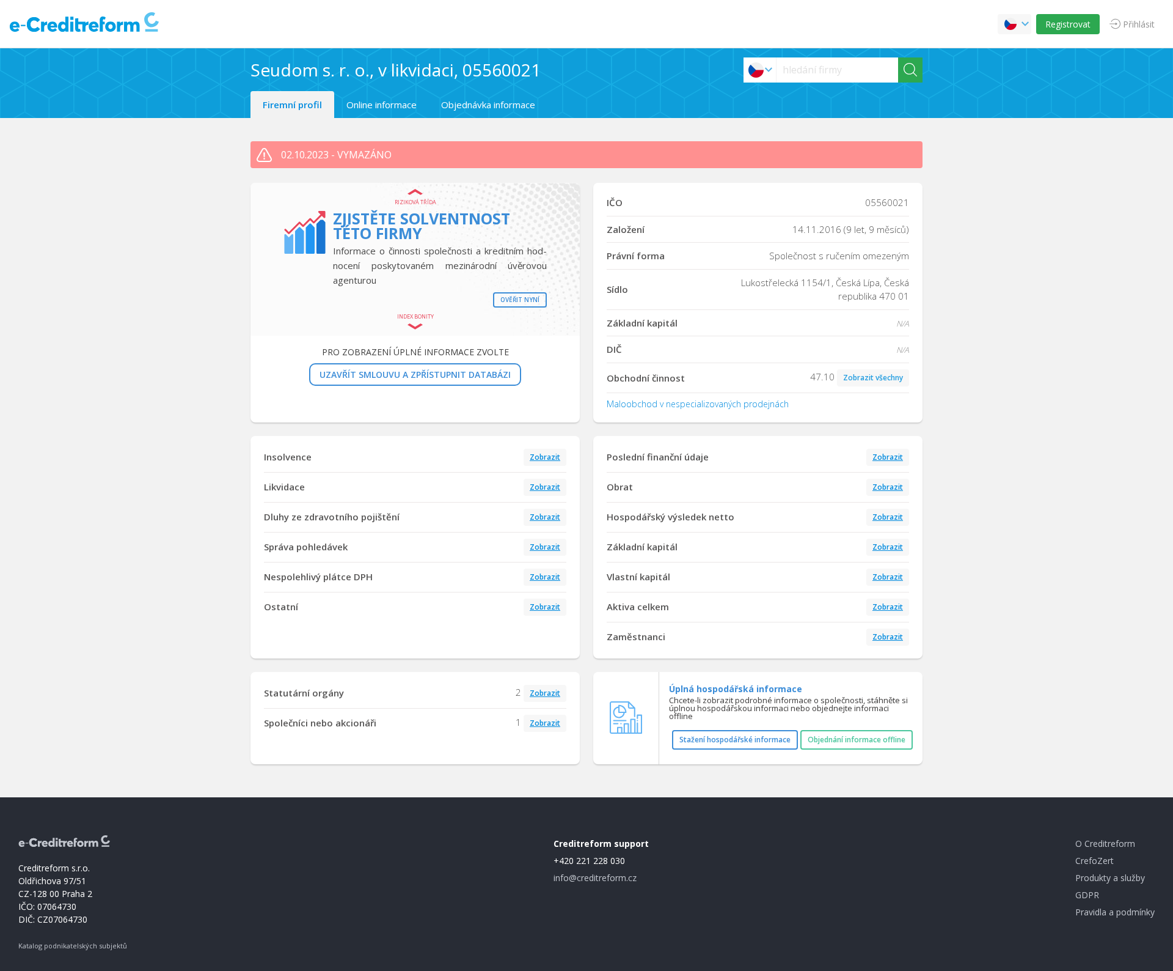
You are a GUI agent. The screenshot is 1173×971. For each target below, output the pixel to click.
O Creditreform (1105, 843)
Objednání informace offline (856, 739)
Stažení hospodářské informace (735, 739)
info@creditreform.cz (595, 878)
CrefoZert (1094, 860)
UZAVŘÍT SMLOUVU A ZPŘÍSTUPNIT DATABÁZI (415, 374)
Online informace (381, 104)
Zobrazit (545, 457)
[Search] (910, 70)
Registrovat (1068, 24)
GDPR (1087, 895)
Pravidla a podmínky (1115, 912)
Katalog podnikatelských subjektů (72, 945)
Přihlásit (1139, 24)
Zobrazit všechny (873, 377)
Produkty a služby (1110, 878)
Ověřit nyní (519, 299)
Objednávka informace (488, 104)
